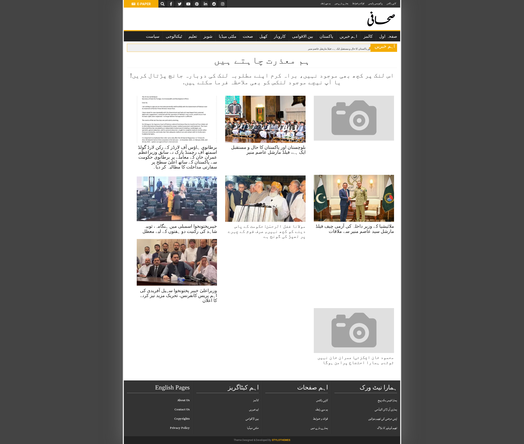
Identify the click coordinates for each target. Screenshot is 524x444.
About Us (183, 400)
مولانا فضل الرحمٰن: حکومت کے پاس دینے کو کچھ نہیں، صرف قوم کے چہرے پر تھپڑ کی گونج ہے (267, 231)
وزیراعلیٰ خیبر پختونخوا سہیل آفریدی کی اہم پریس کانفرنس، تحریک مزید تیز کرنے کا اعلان (178, 295)
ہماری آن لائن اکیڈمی (386, 409)
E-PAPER (143, 4)
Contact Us (182, 409)
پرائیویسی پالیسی (375, 3)
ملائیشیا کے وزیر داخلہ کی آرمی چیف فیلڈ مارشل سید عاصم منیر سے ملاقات (355, 229)
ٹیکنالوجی (174, 36)
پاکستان (326, 36)
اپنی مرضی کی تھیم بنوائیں (382, 419)
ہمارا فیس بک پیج (387, 400)
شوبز (207, 36)
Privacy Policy (180, 428)
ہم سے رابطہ (326, 3)
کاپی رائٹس (391, 3)
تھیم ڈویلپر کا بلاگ (387, 428)
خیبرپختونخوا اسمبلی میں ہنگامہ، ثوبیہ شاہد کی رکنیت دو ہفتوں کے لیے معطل (179, 229)
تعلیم (193, 36)
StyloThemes (281, 440)
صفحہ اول (388, 36)
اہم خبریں (348, 36)
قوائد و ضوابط (358, 3)
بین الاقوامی (302, 36)
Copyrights (182, 419)
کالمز (368, 36)
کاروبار (280, 36)
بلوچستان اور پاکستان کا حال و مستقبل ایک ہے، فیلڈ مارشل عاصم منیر (344, 48)
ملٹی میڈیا (227, 36)
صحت (248, 36)
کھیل (263, 36)
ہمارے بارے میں (341, 3)
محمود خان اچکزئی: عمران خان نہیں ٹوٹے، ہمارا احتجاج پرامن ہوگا (355, 360)
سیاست (152, 36)
